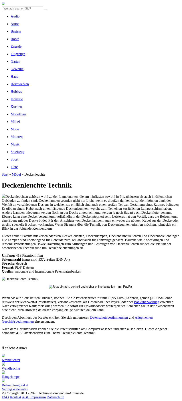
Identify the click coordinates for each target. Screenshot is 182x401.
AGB (26, 397)
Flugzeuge (18, 54)
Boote (15, 39)
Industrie (17, 99)
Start (5, 174)
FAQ (5, 397)
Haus (14, 76)
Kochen (16, 106)
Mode (15, 129)
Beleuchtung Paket (15, 385)
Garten (15, 61)
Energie (16, 46)
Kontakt (15, 397)
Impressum (38, 397)
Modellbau (18, 114)
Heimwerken (20, 84)
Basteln (16, 31)
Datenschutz (55, 397)
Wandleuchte (11, 368)
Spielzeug (17, 152)
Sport (14, 159)
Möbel (15, 122)
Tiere (14, 167)
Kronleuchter (11, 360)
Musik (15, 144)
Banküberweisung (146, 302)
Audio (15, 16)
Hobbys (16, 91)
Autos (15, 24)
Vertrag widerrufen (15, 389)
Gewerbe (17, 69)
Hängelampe (11, 377)
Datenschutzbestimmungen (109, 317)
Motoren (17, 137)
